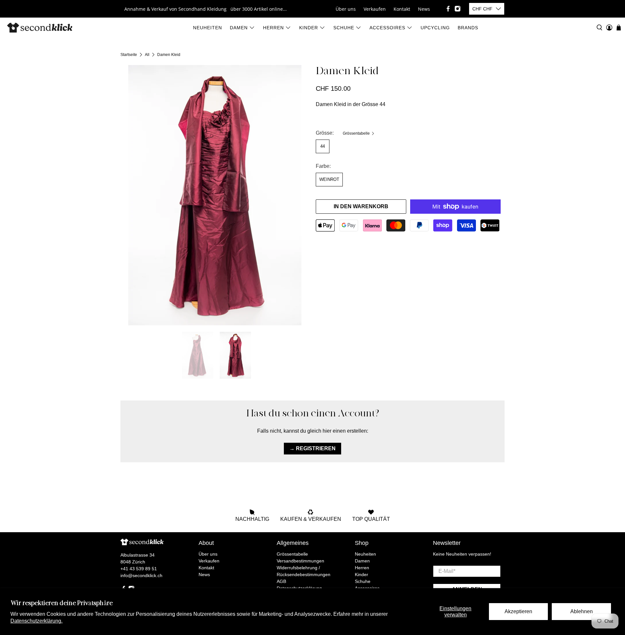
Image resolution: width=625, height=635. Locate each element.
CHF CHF (482, 8)
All (147, 55)
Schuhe (343, 27)
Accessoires (387, 27)
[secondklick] (39, 28)
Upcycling (435, 27)
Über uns (346, 9)
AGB (281, 581)
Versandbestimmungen (300, 560)
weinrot (329, 179)
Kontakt (402, 9)
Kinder (308, 27)
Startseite (128, 55)
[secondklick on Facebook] (448, 9)
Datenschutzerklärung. (36, 621)
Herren (273, 27)
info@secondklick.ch (141, 575)
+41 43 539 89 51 (138, 568)
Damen (239, 27)
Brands (468, 27)
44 (322, 146)
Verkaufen (375, 9)
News (424, 9)
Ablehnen (581, 611)
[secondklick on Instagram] (457, 9)
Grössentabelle (357, 133)
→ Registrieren (312, 448)
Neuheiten (207, 27)
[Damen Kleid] (214, 195)
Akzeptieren (518, 611)
